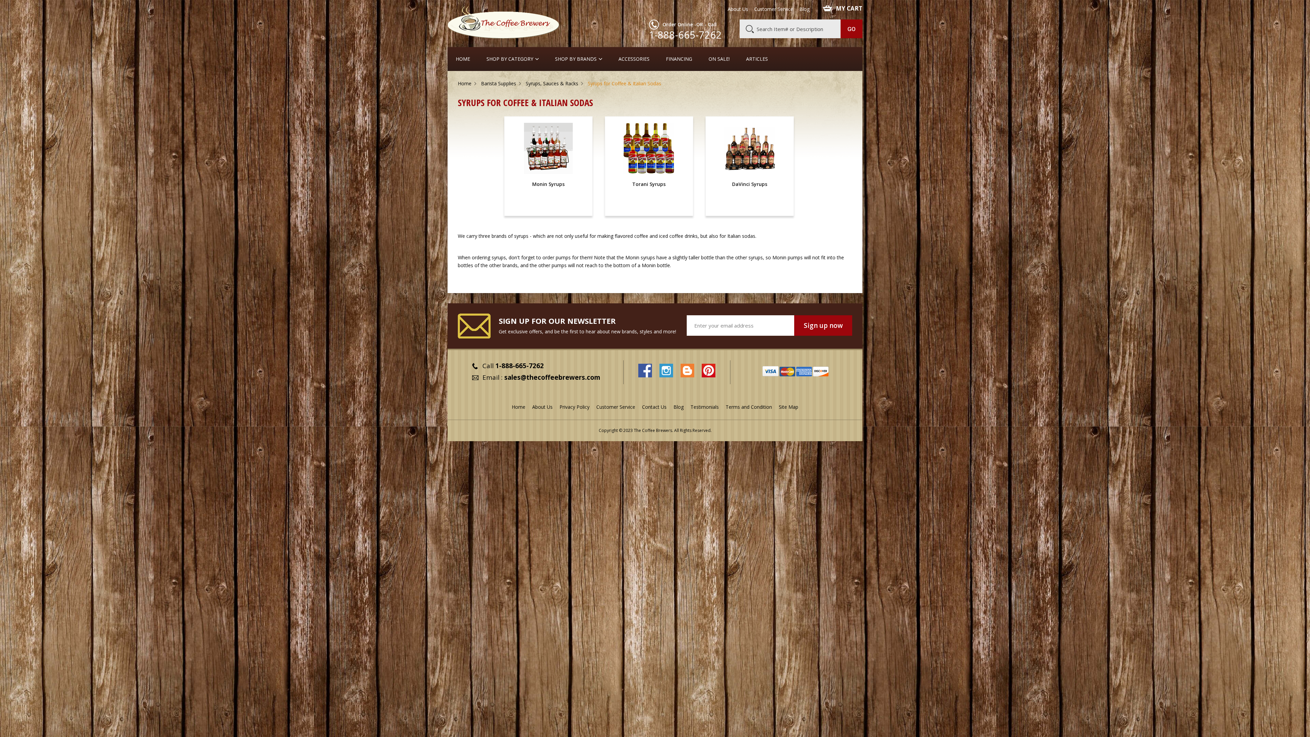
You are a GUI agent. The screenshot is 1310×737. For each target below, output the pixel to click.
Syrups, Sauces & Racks (552, 83)
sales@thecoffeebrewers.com (552, 377)
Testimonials (704, 407)
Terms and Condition (749, 407)
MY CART (849, 8)
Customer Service (773, 9)
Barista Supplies (498, 83)
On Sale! (719, 59)
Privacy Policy (574, 407)
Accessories (634, 59)
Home (463, 59)
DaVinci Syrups (749, 184)
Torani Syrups (649, 184)
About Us (738, 9)
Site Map (788, 407)
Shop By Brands (576, 59)
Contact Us (654, 407)
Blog (804, 9)
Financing (679, 59)
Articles (757, 59)
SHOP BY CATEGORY (509, 59)
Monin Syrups (548, 184)
